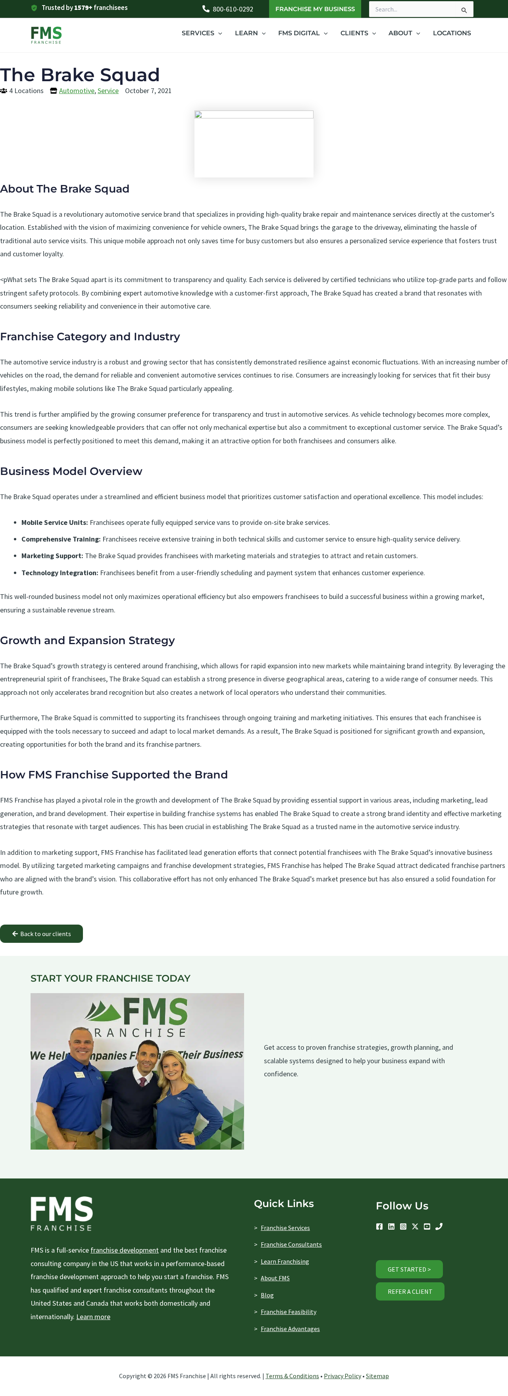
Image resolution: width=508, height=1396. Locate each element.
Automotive (76, 90)
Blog (267, 1295)
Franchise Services (285, 1228)
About (400, 33)
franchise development (124, 1250)
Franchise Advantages (290, 1329)
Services (198, 33)
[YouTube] (427, 1226)
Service (108, 90)
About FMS (275, 1278)
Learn (246, 33)
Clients (354, 33)
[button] (315, 9)
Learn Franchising (285, 1261)
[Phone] (439, 1226)
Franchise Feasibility (288, 1312)
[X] (415, 1226)
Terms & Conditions (292, 1376)
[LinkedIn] (391, 1226)
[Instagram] (403, 1226)
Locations (452, 33)
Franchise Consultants (291, 1244)
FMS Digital (299, 33)
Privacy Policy (342, 1376)
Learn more (93, 1316)
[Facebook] (379, 1226)
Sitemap (377, 1376)
